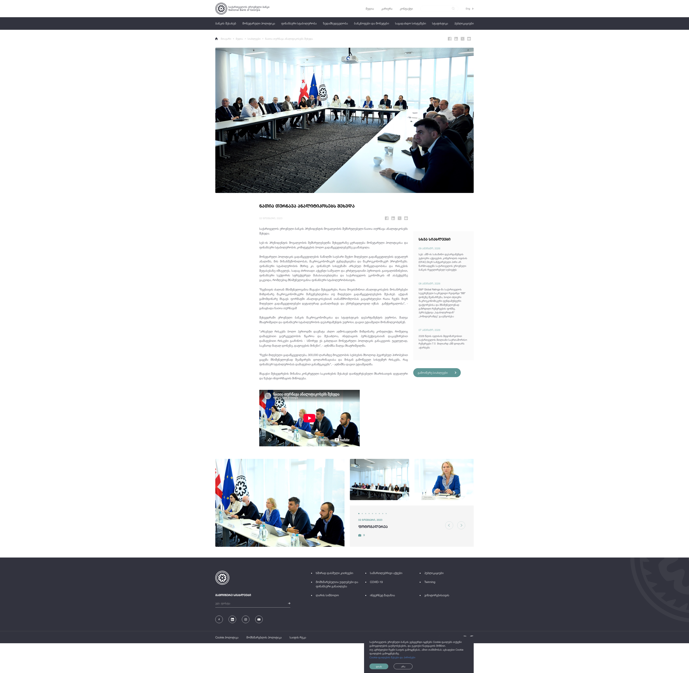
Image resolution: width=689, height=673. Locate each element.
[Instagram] (245, 619)
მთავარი (226, 38)
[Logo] (242, 9)
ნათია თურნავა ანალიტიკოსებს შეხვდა (289, 38)
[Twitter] (462, 39)
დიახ (379, 666)
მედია (239, 38)
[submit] (453, 8)
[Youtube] (259, 619)
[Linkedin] (456, 39)
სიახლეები (254, 38)
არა (403, 666)
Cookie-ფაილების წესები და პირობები (392, 657)
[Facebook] (449, 39)
